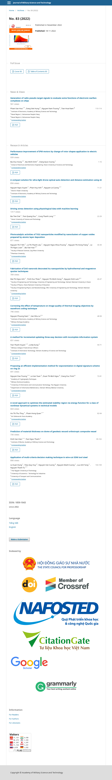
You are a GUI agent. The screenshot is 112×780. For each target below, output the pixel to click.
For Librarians (14, 723)
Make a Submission (19, 539)
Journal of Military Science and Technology (32, 3)
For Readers (14, 714)
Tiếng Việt (13, 523)
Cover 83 (18, 71)
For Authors (14, 718)
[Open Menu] (9, 2)
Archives (20, 10)
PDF (16, 125)
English (12, 527)
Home (11, 10)
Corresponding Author (18, 120)
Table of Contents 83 (38, 71)
